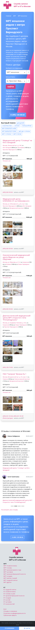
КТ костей (7, 600)
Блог (5, 609)
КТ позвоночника (10, 591)
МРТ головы (8, 568)
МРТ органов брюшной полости (15, 574)
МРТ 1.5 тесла (6, 134)
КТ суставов (7, 602)
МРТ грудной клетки (10, 580)
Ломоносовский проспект (22, 379)
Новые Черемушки (23, 264)
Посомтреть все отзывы (9, 510)
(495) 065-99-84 (8, 192)
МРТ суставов (8, 572)
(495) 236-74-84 (8, 367)
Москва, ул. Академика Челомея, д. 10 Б (14, 323)
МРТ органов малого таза (12, 570)
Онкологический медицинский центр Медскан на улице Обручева (16, 257)
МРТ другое (7, 582)
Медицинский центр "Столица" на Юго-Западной (17, 141)
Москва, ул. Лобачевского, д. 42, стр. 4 (14, 204)
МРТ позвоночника (10, 566)
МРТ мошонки (22, 16)
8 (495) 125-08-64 (17, 115)
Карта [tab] (27, 628)
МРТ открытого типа (9, 128)
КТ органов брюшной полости (14, 596)
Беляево (8, 264)
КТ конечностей (9, 604)
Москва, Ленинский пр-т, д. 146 (12, 145)
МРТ (14, 16)
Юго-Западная (7, 147)
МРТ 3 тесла (17, 134)
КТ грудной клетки (10, 589)
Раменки (5, 379)
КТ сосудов (7, 598)
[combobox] (18, 72)
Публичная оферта (10, 615)
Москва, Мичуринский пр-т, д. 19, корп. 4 (15, 377)
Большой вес (27, 126)
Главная (8, 16)
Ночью (17, 126)
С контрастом (7, 126)
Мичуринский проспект (16, 208)
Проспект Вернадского (9, 149)
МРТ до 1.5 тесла (24, 131)
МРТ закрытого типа (9, 131)
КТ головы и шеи (9, 594)
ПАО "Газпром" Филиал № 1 (14, 374)
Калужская (26, 262)
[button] (7, 168)
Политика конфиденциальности (15, 613)
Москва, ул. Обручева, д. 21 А (11, 262)
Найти (10, 87)
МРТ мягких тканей (10, 578)
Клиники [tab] (10, 628)
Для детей (20, 123)
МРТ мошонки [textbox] (16, 72)
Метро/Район (10, 77)
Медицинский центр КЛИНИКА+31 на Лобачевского (16, 200)
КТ (4, 587)
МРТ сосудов (8, 576)
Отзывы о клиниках (10, 611)
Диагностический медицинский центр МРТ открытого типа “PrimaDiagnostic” (16, 318)
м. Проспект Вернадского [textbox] (18, 81)
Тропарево (21, 147)
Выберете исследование (14, 68)
